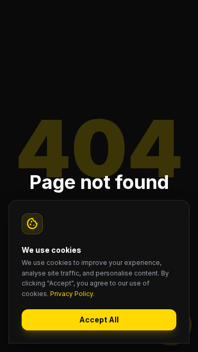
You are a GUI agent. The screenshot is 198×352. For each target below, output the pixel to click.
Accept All (99, 319)
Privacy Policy (71, 294)
